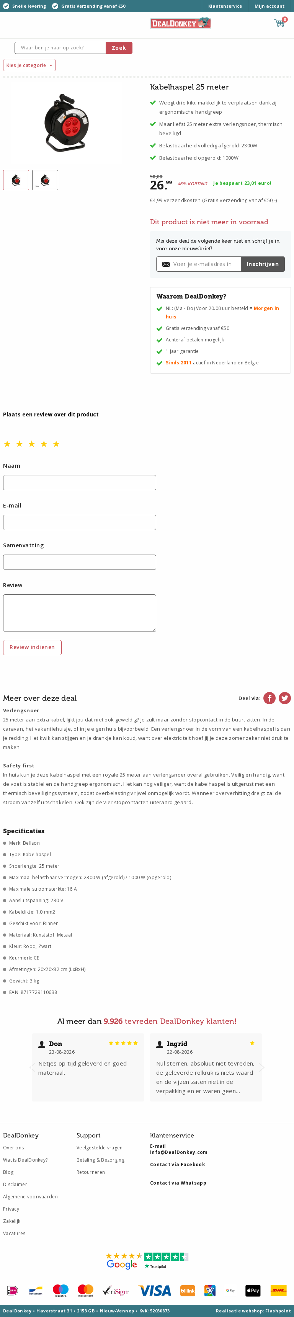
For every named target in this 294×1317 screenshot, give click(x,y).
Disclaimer (15, 1184)
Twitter (285, 698)
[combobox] (73, 48)
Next (262, 1067)
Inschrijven (263, 264)
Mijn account (269, 6)
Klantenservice (225, 6)
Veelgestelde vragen (100, 1147)
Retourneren (91, 1172)
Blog (8, 1172)
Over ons (13, 1147)
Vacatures (14, 1233)
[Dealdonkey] (180, 22)
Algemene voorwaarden (30, 1196)
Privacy (11, 1209)
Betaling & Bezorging (100, 1160)
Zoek (119, 47)
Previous (32, 1067)
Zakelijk (11, 1221)
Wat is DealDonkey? (25, 1160)
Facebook (269, 698)
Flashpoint (278, 1311)
